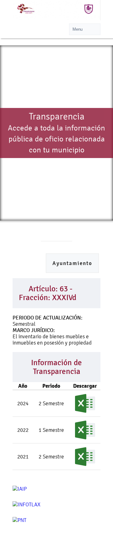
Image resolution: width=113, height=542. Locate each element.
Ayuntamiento (72, 263)
